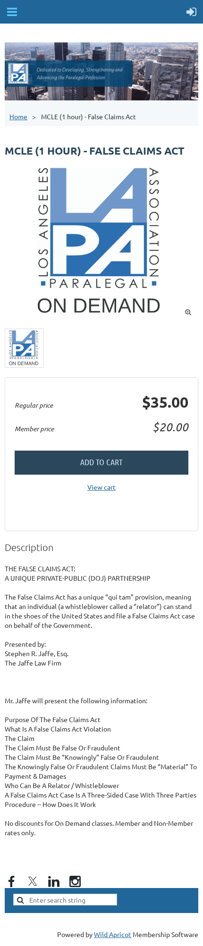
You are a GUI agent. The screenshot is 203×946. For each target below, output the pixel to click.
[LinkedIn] (53, 881)
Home (18, 116)
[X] (32, 881)
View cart (101, 487)
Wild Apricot (112, 934)
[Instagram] (75, 881)
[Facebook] (11, 881)
